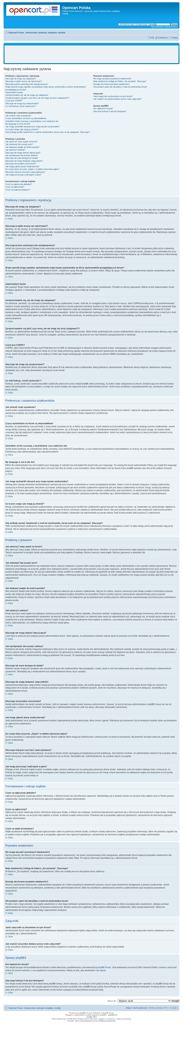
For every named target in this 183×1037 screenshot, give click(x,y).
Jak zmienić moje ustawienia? (18, 116)
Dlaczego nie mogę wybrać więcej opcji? (22, 153)
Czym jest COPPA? (13, 101)
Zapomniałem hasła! (14, 92)
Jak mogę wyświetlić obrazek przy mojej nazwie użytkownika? (32, 126)
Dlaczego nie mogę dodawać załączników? (24, 161)
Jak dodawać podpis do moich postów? (22, 147)
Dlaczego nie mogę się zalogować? (20, 78)
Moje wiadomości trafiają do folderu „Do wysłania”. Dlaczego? (119, 81)
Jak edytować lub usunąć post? (19, 144)
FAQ (152, 38)
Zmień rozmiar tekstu (175, 31)
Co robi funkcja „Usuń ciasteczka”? (20, 106)
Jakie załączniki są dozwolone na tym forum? (113, 96)
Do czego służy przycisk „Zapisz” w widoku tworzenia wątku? (32, 169)
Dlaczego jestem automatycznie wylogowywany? (26, 84)
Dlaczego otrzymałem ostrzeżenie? (20, 164)
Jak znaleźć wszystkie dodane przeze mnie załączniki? (117, 99)
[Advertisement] (91, 54)
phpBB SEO (91, 1017)
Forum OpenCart (59, 1019)
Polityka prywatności (107, 1021)
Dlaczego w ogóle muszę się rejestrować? (23, 81)
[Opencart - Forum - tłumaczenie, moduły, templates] (33, 9)
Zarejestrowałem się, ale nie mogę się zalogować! (26, 95)
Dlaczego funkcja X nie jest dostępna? (109, 111)
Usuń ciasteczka (140, 1008)
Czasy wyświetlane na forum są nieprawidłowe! (25, 118)
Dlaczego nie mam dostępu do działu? (21, 158)
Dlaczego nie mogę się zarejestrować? (22, 103)
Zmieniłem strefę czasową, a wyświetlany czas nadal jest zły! (31, 121)
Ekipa (128, 1008)
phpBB (82, 1013)
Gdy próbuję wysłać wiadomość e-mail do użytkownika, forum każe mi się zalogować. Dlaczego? (47, 132)
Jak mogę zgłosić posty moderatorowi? (22, 166)
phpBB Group (104, 967)
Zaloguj (174, 38)
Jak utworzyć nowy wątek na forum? (21, 141)
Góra (10, 218)
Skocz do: (112, 1001)
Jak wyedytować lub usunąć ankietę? (21, 155)
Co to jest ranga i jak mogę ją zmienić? (22, 129)
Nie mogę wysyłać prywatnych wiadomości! (112, 78)
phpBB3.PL (113, 1015)
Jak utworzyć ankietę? (15, 150)
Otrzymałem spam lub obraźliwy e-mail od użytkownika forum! (120, 87)
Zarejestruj (162, 38)
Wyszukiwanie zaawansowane (164, 27)
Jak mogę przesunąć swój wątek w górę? (23, 175)
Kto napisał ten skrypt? (103, 108)
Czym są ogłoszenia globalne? (18, 184)
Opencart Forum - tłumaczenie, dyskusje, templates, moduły (36, 33)
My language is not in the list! (17, 124)
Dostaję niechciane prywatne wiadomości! (111, 84)
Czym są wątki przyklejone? (17, 190)
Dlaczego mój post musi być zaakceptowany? (25, 172)
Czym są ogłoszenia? (14, 187)
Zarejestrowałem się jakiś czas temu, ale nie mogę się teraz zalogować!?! (37, 98)
